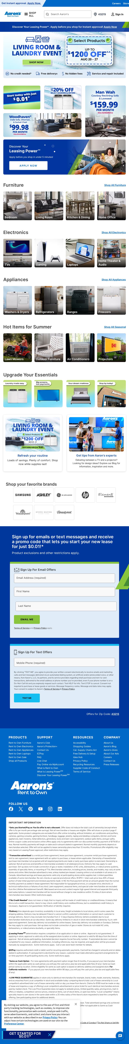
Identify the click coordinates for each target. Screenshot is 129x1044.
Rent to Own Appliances (21, 750)
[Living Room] (48, 205)
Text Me (26, 698)
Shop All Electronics (114, 232)
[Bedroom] (17, 205)
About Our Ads (111, 753)
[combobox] (67, 14)
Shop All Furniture (115, 185)
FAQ (39, 757)
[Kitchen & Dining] (80, 205)
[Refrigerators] (48, 300)
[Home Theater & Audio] (111, 253)
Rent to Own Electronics (21, 746)
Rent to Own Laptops (20, 753)
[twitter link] (20, 809)
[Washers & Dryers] (17, 300)
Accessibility (79, 742)
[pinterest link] (30, 809)
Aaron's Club (43, 742)
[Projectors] (111, 347)
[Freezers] (111, 300)
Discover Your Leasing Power (53, 775)
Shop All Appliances (114, 279)
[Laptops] (80, 253)
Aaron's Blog (110, 746)
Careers (116, 3)
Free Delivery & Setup (84, 753)
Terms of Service (22, 628)
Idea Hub (78, 757)
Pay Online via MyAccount (50, 764)
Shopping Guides (82, 746)
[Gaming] (48, 253)
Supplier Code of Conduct (86, 768)
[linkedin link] (60, 809)
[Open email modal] (28, 1035)
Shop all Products (18, 760)
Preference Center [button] (14, 1023)
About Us (108, 742)
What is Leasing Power (50, 771)
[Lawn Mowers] (17, 347)
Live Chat (42, 760)
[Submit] (47, 14)
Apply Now (110, 26)
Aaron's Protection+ (47, 746)
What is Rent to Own (47, 768)
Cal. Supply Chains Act (85, 750)
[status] (64, 544)
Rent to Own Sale (17, 757)
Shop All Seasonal (115, 326)
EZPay (40, 753)
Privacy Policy (40, 628)
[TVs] (17, 253)
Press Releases (111, 764)
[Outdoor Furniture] (48, 347)
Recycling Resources (84, 764)
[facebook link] (11, 809)
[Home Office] (111, 205)
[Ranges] (80, 300)
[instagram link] (50, 809)
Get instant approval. (21, 3)
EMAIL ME (27, 619)
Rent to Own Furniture (20, 742)
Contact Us (43, 750)
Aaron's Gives (111, 750)
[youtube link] (40, 809)
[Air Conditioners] (80, 347)
